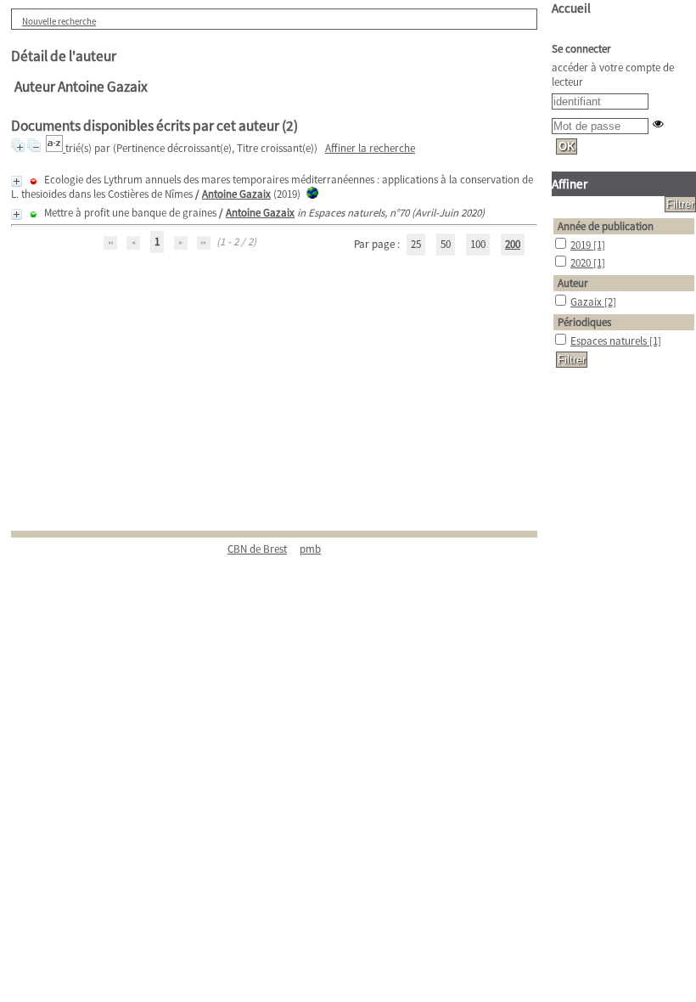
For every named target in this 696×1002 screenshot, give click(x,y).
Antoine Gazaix (236, 194)
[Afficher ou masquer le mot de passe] (658, 123)
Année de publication (606, 226)
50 (446, 244)
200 (512, 244)
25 (416, 244)
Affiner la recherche (370, 148)
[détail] (16, 181)
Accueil (571, 8)
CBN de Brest (257, 549)
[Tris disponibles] (55, 148)
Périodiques (584, 322)
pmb (310, 549)
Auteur (573, 283)
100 (478, 244)
